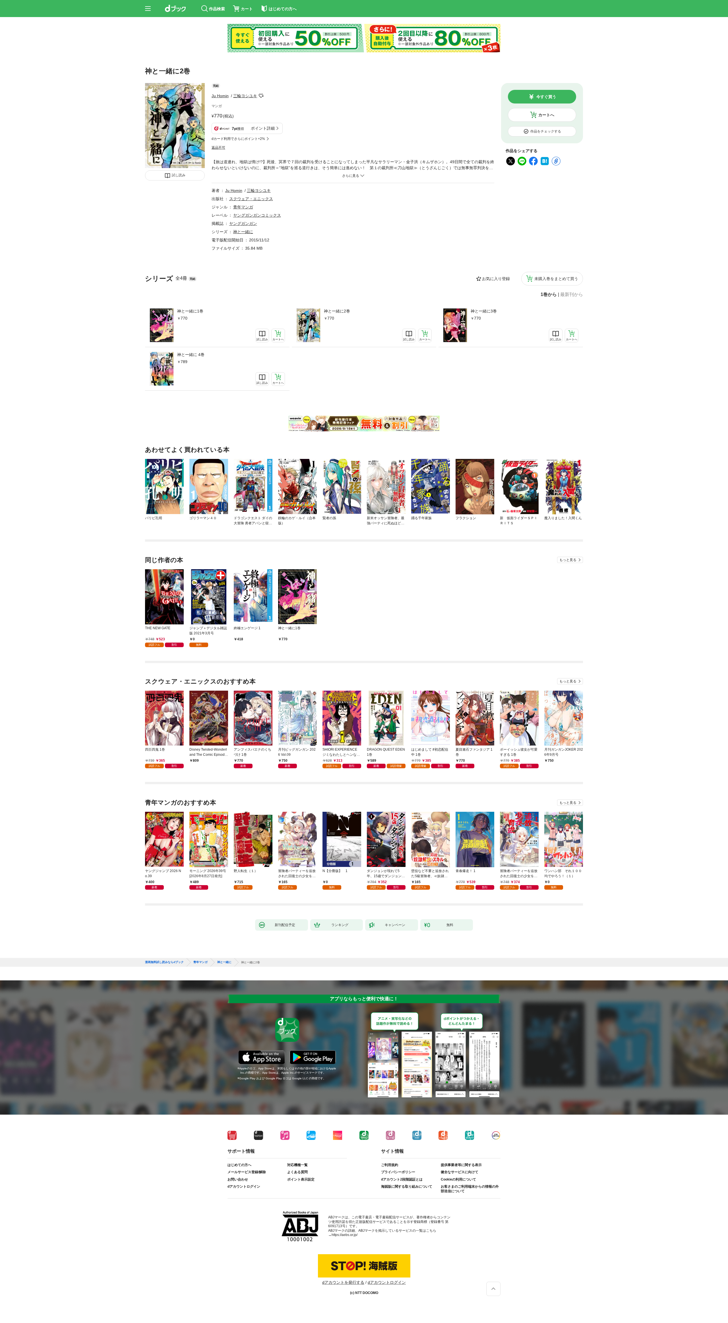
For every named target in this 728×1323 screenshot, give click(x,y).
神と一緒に (243, 231)
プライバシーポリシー (398, 1172)
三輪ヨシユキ (245, 96)
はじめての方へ (239, 1165)
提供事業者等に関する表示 (461, 1165)
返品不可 (218, 148)
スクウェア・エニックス (251, 198)
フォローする (261, 96)
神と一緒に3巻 (484, 311)
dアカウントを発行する (343, 1282)
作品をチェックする (545, 131)
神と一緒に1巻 (190, 311)
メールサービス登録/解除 (247, 1172)
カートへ (546, 115)
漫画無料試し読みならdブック (164, 962)
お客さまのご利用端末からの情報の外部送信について (470, 1189)
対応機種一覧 (297, 1165)
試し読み (178, 175)
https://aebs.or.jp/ (344, 1235)
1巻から (549, 294)
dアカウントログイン (244, 1187)
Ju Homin (220, 96)
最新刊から (571, 294)
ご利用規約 (389, 1165)
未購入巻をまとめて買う (556, 278)
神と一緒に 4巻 (190, 354)
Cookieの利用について (458, 1179)
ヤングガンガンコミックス (257, 215)
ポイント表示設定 (301, 1179)
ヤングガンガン (243, 223)
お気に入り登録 (496, 278)
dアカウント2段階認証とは (402, 1179)
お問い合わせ (238, 1179)
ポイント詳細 (263, 128)
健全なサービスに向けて (459, 1172)
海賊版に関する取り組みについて (406, 1187)
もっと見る (567, 560)
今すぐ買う (546, 96)
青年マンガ (243, 207)
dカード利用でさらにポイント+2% (238, 139)
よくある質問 (297, 1172)
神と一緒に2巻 (337, 311)
